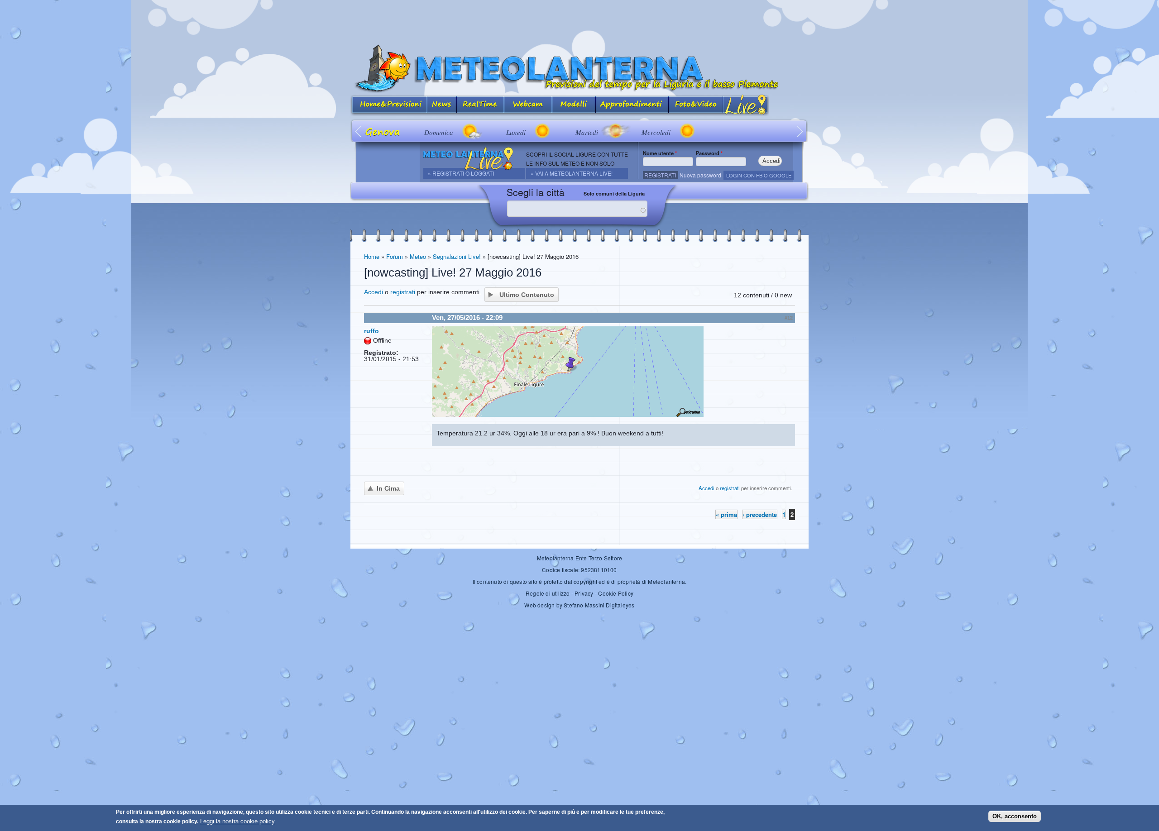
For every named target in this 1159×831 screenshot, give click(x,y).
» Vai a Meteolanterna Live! (572, 173)
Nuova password (700, 175)
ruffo (371, 330)
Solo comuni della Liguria (614, 193)
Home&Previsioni (388, 105)
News (442, 105)
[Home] (579, 68)
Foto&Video (696, 105)
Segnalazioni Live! (457, 256)
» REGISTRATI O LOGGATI (461, 173)
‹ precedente (759, 514)
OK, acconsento (1014, 816)
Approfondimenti (632, 105)
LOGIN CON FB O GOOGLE (758, 175)
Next (800, 131)
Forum (394, 256)
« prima (726, 514)
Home (371, 256)
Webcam (528, 105)
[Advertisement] (579, 20)
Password (709, 153)
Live (746, 105)
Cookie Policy (615, 593)
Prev (358, 131)
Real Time (480, 105)
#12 (789, 317)
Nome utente (660, 153)
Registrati (660, 175)
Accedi (373, 292)
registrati (402, 292)
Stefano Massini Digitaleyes (599, 605)
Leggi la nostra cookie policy (237, 821)
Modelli (574, 105)
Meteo (418, 256)
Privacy (584, 593)
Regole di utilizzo (548, 593)
